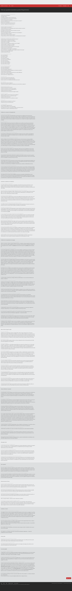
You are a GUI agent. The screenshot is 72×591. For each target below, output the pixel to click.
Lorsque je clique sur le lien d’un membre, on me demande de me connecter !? (13, 35)
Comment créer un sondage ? (5, 42)
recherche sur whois (23, 564)
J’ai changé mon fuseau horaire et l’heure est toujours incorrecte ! (10, 30)
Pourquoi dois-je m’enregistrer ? (5, 15)
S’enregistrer (65, 5)
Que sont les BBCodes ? (4, 55)
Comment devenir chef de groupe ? (6, 71)
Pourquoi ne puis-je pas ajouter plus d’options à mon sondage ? (10, 43)
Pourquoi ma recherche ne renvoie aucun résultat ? (8, 88)
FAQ (6, 583)
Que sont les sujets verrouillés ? (5, 62)
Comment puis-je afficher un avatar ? (6, 33)
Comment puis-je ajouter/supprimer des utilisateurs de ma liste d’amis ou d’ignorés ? (13, 84)
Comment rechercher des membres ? (6, 90)
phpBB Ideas (12, 558)
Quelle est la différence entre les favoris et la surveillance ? (10, 94)
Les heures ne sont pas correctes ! (6, 29)
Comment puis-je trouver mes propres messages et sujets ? (10, 91)
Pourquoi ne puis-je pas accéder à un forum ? (7, 45)
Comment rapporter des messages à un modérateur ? (9, 48)
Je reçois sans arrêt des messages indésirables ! (8, 78)
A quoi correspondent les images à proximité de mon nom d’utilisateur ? (11, 32)
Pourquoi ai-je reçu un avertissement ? (6, 47)
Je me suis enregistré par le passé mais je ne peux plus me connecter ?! (11, 20)
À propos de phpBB (13, 554)
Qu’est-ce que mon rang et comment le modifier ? (8, 34)
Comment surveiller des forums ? (6, 96)
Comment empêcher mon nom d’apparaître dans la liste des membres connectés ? (13, 28)
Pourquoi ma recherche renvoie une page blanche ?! (8, 89)
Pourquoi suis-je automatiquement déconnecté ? (8, 22)
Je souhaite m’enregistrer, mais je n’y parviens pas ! (8, 17)
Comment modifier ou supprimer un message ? (8, 40)
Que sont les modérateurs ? (5, 68)
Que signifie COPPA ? (4, 16)
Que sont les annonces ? (4, 60)
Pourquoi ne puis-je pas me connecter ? (7, 19)
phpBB (8, 211)
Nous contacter (16, 583)
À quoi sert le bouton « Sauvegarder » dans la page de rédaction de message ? (12, 49)
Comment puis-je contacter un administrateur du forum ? (9, 108)
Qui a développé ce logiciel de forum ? (6, 105)
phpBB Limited (25, 552)
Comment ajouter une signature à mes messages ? (8, 41)
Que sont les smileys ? (4, 57)
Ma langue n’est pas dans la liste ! (6, 31)
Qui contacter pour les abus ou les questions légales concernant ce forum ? (12, 107)
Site (9, 5)
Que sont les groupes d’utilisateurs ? (6, 69)
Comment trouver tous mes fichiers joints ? (7, 102)
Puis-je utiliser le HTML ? (4, 56)
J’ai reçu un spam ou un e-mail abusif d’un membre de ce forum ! (10, 79)
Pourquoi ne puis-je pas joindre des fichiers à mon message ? (10, 46)
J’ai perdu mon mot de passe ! (5, 21)
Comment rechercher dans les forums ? (7, 87)
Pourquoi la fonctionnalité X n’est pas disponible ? (8, 106)
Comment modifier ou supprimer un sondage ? (8, 44)
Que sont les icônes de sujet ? (5, 63)
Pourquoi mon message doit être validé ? (7, 50)
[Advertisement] (36, 2)
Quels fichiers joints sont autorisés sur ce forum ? (8, 101)
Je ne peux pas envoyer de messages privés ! (7, 77)
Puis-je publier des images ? (5, 58)
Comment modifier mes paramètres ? (6, 27)
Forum (12, 5)
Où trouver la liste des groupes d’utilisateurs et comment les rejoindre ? (11, 70)
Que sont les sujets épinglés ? (5, 61)
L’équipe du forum (10, 583)
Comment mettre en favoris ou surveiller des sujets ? (9, 95)
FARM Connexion (4, 5)
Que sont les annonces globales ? (6, 59)
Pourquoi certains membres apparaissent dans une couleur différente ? (11, 72)
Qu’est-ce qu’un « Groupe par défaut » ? (7, 73)
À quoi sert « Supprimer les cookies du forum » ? (8, 24)
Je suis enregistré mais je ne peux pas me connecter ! (9, 18)
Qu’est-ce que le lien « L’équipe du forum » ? (7, 74)
